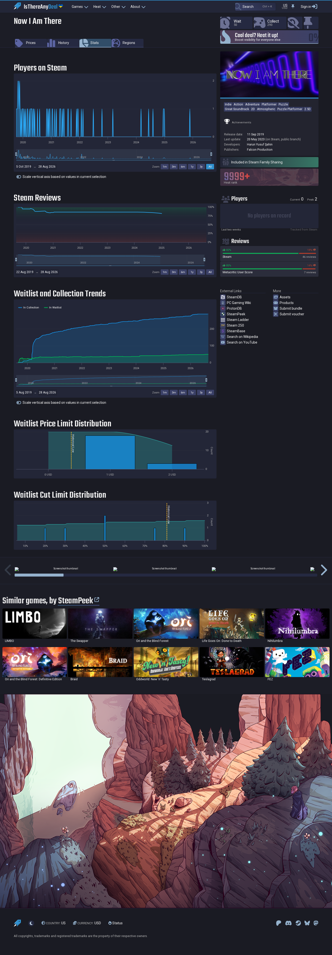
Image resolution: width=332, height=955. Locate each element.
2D (253, 109)
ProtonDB (234, 308)
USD (89, 923)
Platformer (269, 104)
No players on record (269, 215)
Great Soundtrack (237, 109)
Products (287, 303)
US (56, 923)
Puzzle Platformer (289, 109)
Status (117, 923)
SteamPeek (236, 314)
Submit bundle (291, 308)
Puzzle (283, 104)
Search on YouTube (242, 342)
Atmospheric (266, 109)
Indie (228, 104)
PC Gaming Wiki (239, 303)
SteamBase (236, 331)
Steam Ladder (238, 320)
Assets (285, 297)
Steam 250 (235, 325)
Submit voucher (292, 314)
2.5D (307, 109)
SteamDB (234, 297)
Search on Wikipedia (242, 337)
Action (238, 104)
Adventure (252, 104)
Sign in (306, 7)
